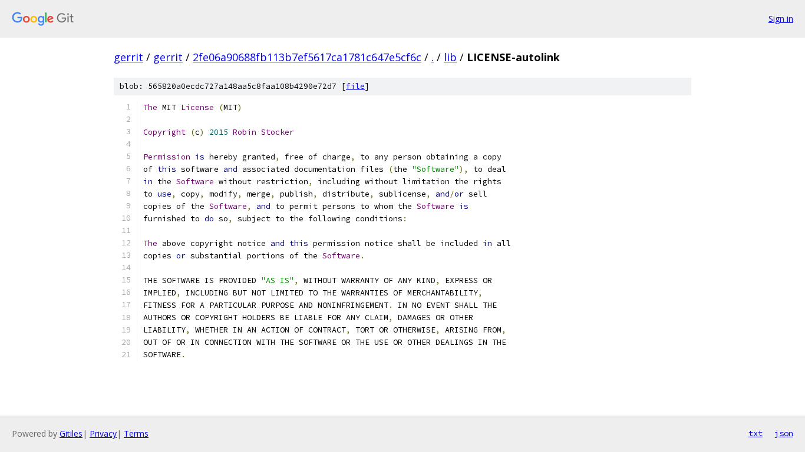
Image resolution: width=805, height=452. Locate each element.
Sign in (780, 18)
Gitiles (71, 433)
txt (755, 433)
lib (450, 57)
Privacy (103, 433)
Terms (136, 433)
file (355, 86)
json (783, 433)
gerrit (128, 57)
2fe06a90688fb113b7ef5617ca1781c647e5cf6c (307, 57)
